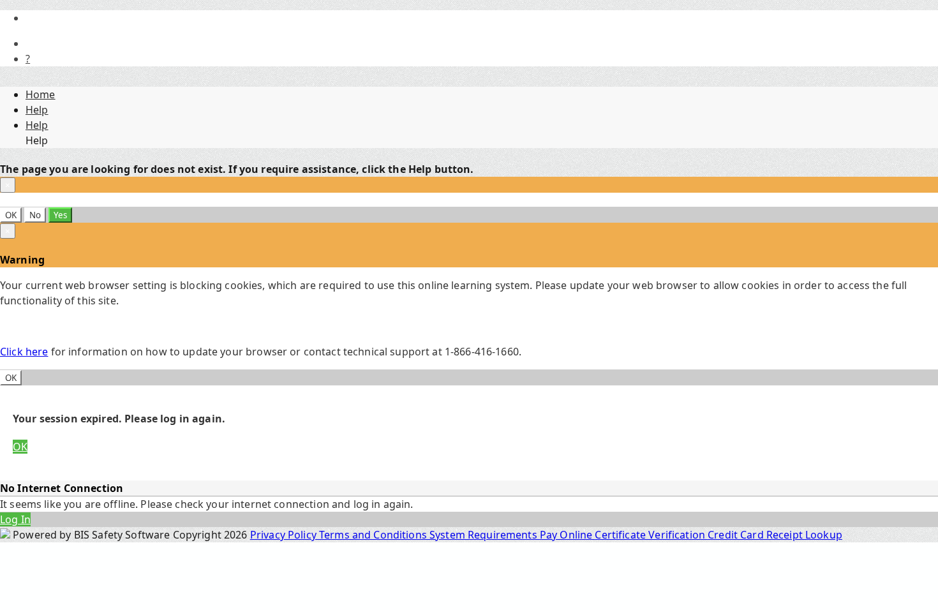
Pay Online (567, 535)
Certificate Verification (651, 535)
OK (11, 215)
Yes (60, 215)
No (35, 215)
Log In (15, 519)
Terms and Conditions (374, 535)
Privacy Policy (284, 535)
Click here (24, 352)
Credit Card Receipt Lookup (775, 535)
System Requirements (484, 535)
